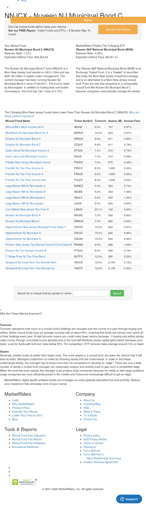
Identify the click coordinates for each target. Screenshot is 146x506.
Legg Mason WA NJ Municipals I (25, 203)
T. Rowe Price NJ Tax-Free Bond (25, 256)
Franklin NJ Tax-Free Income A (24, 168)
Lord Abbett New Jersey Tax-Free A (27, 209)
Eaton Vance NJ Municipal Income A (27, 150)
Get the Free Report (118, 29)
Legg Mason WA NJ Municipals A (25, 186)
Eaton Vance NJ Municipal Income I (27, 156)
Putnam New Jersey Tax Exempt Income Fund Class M (39, 244)
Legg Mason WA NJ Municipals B (25, 191)
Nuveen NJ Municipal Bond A (23, 215)
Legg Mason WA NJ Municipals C (25, 197)
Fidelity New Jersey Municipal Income (28, 162)
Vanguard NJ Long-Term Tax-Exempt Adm (31, 262)
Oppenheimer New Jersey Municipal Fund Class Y (36, 227)
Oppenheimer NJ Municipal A (23, 233)
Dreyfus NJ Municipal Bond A (23, 139)
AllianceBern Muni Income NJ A (24, 127)
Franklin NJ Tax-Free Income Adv (26, 180)
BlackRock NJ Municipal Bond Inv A (27, 133)
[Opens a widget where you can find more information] (129, 499)
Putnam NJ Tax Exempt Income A (26, 250)
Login (17, 9)
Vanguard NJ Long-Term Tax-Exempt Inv (30, 268)
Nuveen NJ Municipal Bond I (23, 221)
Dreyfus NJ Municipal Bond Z (23, 144)
